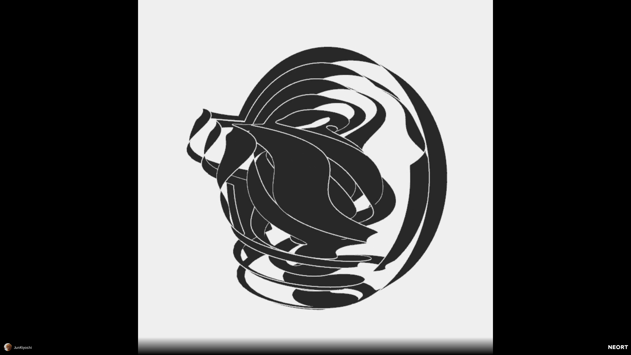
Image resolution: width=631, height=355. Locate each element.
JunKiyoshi (23, 347)
